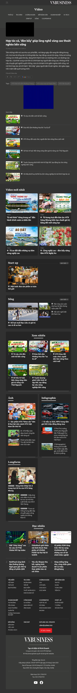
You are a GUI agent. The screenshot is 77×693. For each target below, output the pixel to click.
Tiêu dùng (11, 605)
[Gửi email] (14, 76)
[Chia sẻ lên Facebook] (7, 76)
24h (40, 582)
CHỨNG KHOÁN (44, 580)
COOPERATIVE (44, 600)
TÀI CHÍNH (27, 580)
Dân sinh (11, 624)
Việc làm (11, 627)
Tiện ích (57, 590)
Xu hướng (27, 602)
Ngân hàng (28, 582)
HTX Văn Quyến (64, 84)
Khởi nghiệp (59, 602)
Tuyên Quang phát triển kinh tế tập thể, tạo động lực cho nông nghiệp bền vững (39, 382)
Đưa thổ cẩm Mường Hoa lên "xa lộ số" (36, 127)
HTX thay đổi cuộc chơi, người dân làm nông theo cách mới (43, 139)
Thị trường (12, 602)
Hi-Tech (66, 15)
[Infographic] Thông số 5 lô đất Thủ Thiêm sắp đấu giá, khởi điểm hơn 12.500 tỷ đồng (61, 448)
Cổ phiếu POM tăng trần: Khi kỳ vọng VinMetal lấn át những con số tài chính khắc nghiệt (62, 550)
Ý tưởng (58, 605)
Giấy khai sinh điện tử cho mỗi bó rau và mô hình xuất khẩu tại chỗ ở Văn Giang (27, 499)
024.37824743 (40, 677)
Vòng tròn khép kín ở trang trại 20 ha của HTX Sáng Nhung (20, 488)
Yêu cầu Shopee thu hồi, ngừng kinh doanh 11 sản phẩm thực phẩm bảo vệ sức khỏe (40, 566)
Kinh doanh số (29, 593)
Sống (37, 18)
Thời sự (10, 15)
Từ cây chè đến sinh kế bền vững (34, 116)
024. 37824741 (50, 622)
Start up (29, 18)
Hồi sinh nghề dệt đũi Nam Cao (58, 313)
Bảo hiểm (27, 587)
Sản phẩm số (28, 605)
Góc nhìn (42, 590)
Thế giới (11, 585)
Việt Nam (11, 582)
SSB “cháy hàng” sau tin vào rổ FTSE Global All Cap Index (17, 547)
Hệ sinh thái (59, 608)
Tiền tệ (26, 585)
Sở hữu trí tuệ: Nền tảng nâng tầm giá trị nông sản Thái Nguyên (45, 151)
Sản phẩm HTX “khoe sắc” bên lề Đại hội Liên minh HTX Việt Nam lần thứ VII (21, 424)
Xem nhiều (38, 335)
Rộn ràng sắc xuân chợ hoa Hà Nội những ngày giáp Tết (59, 306)
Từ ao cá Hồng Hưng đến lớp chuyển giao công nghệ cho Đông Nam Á (27, 513)
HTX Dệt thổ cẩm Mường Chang (23, 84)
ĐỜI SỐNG (11, 622)
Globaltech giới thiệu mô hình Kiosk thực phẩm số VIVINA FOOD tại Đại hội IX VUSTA (40, 550)
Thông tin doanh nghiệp (14, 614)
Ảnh (10, 398)
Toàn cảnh (58, 587)
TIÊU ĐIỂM (11, 580)
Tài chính (19, 15)
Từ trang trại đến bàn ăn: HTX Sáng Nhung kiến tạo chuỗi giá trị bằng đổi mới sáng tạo (55, 220)
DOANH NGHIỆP (13, 600)
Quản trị (11, 610)
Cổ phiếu (42, 585)
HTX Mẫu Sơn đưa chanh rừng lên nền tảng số (27, 433)
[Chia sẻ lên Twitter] (11, 76)
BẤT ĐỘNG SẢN (60, 580)
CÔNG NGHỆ (28, 600)
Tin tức (57, 582)
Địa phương (12, 587)
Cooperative (46, 18)
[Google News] (26, 76)
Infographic (49, 398)
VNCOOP (27, 622)
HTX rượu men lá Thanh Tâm (46, 84)
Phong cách (12, 630)
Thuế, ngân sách (29, 590)
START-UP (58, 600)
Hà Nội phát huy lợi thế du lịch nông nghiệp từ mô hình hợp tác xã (46, 174)
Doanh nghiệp (56, 15)
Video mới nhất (15, 190)
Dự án (57, 585)
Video (38, 9)
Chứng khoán (30, 15)
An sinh (41, 610)
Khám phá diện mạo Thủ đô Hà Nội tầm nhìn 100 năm (27, 442)
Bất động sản (43, 15)
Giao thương (12, 608)
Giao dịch (42, 587)
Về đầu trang (46, 630)
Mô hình (42, 605)
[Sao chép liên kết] (18, 76)
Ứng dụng (27, 608)
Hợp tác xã (43, 602)
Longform (14, 462)
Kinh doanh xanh (45, 608)
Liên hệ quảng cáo (45, 625)
